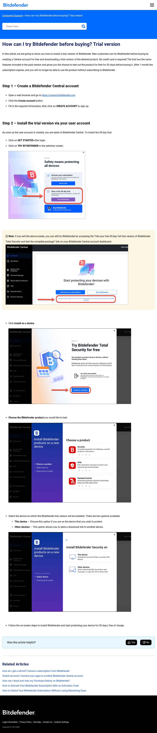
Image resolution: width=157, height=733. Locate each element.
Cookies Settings (61, 722)
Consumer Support (12, 15)
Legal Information (10, 722)
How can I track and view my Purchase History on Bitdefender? (36, 680)
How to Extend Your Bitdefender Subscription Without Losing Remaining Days (44, 690)
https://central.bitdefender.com (58, 95)
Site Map (37, 722)
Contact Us (47, 722)
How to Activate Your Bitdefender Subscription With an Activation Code (40, 685)
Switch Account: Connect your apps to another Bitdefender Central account (42, 675)
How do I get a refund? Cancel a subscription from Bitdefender (35, 671)
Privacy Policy (25, 722)
